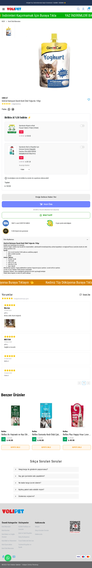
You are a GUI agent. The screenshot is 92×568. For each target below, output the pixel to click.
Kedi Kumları (6, 530)
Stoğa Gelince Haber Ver (45, 197)
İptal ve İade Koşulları (25, 533)
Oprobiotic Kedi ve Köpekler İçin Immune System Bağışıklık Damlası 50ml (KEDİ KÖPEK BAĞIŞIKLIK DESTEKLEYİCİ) (29, 150)
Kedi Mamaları (6, 527)
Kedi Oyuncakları (7, 544)
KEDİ (3, 21)
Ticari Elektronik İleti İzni (26, 541)
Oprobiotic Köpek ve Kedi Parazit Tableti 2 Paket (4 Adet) (28, 127)
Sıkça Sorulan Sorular (42, 530)
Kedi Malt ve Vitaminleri (9, 541)
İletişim (37, 527)
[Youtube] (14, 556)
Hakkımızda (38, 534)
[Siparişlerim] (83, 9)
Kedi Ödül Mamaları (14, 21)
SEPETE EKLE (15, 447)
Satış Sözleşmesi (23, 537)
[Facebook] (3, 556)
